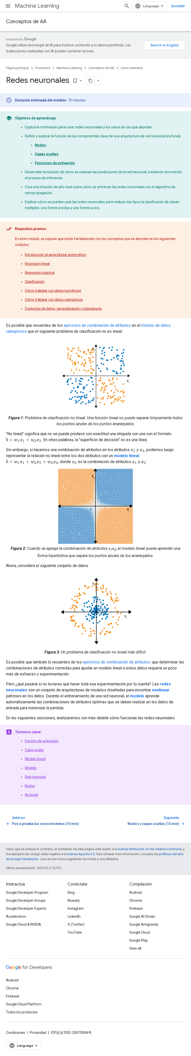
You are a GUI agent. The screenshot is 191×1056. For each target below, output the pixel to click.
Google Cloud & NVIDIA (23, 924)
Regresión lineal (37, 264)
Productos (42, 68)
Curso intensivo (132, 68)
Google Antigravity (143, 924)
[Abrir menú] (8, 6)
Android (135, 892)
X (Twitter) (76, 924)
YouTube (75, 932)
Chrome (135, 900)
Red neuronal (35, 777)
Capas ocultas (46, 154)
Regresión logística (39, 273)
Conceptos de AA (26, 21)
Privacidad (38, 1033)
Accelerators (16, 916)
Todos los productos (22, 1012)
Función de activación (41, 741)
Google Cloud (139, 932)
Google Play (138, 940)
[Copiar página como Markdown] (90, 81)
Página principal (17, 68)
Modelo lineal (35, 759)
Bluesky (74, 900)
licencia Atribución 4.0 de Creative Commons (150, 849)
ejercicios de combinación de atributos (97, 325)
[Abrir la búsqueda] (127, 6)
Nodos (40, 145)
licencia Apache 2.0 (81, 854)
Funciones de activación (55, 163)
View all (135, 948)
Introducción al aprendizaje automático (55, 255)
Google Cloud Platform (24, 1004)
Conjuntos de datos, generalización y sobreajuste (63, 309)
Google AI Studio (142, 916)
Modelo (31, 768)
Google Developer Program (27, 892)
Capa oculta (34, 750)
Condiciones (15, 1033)
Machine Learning (37, 5)
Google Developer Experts (26, 908)
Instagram (76, 908)
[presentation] (24, 439)
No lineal (31, 795)
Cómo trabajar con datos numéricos (53, 291)
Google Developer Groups (26, 900)
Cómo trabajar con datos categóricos (54, 300)
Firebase (136, 908)
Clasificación (35, 282)
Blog (71, 892)
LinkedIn (74, 916)
